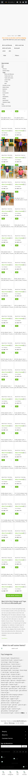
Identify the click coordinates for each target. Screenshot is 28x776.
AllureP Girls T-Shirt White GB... (7, 155)
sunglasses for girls (6, 709)
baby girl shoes (5, 696)
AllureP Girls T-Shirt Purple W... (20, 450)
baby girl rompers (21, 680)
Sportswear (5, 100)
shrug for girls (4, 684)
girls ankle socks (12, 706)
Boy (3, 65)
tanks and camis (6, 48)
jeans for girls (4, 688)
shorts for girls (4, 690)
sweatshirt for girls (17, 678)
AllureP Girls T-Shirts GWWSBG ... (20, 504)
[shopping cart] (25, 2)
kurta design (16, 670)
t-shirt (4, 51)
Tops (4, 72)
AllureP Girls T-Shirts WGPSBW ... (7, 530)
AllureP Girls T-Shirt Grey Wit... (7, 423)
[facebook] (14, 752)
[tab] (24, 713)
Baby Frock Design (13, 662)
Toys (4, 94)
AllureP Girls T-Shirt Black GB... (7, 289)
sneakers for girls (5, 700)
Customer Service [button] (7, 738)
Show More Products (14, 595)
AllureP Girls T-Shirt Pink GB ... (7, 208)
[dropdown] (23, 2)
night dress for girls (6, 676)
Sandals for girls (15, 702)
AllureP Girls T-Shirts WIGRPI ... (20, 584)
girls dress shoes (5, 702)
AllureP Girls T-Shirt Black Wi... (7, 477)
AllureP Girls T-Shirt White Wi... (20, 289)
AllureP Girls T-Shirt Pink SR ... (20, 182)
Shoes (4, 91)
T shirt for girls (5, 672)
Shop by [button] (4, 731)
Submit (24, 746)
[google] (26, 752)
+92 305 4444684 (19, 723)
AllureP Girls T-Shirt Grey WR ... (20, 235)
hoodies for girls (5, 680)
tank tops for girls (14, 672)
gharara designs (17, 666)
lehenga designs (5, 668)
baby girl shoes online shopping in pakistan (11, 694)
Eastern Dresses (15, 664)
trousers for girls (14, 690)
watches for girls (16, 709)
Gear (3, 104)
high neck (12, 680)
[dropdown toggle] (17, 2)
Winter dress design (6, 678)
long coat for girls (19, 682)
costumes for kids (19, 713)
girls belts (14, 704)
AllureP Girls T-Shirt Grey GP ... (7, 262)
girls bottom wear (5, 686)
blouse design (23, 670)
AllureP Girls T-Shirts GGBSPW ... (20, 557)
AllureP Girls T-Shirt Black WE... (20, 262)
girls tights (23, 686)
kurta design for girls (6, 670)
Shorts (4, 98)
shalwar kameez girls (6, 666)
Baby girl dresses (15, 658)
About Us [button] (5, 735)
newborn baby (6, 102)
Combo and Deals (6, 106)
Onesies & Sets (6, 85)
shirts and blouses (7, 45)
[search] (20, 2)
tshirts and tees (19, 45)
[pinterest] (20, 752)
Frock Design (4, 662)
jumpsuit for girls (18, 660)
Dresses (5, 69)
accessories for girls (6, 704)
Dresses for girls (5, 658)
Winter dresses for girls (18, 676)
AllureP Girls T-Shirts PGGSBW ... (7, 557)
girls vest (11, 682)
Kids (13, 35)
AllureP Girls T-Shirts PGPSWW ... (20, 530)
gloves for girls (22, 704)
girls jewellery (4, 711)
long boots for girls (16, 700)
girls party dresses (5, 664)
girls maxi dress (14, 668)
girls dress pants (13, 688)
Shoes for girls (5, 692)
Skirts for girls (22, 688)
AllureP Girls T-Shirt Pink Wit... (20, 343)
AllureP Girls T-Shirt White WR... (7, 128)
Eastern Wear (6, 70)
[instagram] (17, 752)
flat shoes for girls (14, 696)
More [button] (23, 713)
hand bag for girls (13, 711)
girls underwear (23, 690)
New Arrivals (5, 63)
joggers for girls (14, 698)
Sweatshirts (5, 96)
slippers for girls (5, 698)
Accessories (6, 93)
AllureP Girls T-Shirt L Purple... (20, 208)
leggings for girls (15, 686)
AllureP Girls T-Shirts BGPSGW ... (7, 584)
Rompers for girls (5, 674)
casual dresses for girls (7, 660)
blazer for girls (4, 682)
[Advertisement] (14, 19)
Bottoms (5, 89)
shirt (10, 51)
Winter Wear (6, 87)
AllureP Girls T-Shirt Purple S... (20, 155)
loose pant (17, 48)
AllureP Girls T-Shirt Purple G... (7, 182)
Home (8, 35)
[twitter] (23, 752)
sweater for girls (13, 684)
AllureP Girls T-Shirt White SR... (20, 128)
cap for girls (4, 706)
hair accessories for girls (7, 713)
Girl (16, 35)
